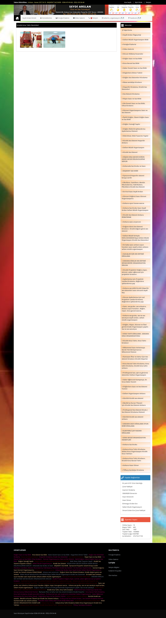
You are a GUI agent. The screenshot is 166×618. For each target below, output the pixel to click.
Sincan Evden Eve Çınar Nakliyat (133, 510)
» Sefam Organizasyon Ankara (133, 393)
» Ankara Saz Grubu (129, 444)
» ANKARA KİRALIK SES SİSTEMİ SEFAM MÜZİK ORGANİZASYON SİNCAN (134, 263)
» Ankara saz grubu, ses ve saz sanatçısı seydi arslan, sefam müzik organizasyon (133, 317)
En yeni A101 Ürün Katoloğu (132, 483)
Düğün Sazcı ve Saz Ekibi (23, 555)
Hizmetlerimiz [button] (47, 18)
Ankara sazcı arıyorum (51, 572)
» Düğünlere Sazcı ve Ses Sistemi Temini (134, 387)
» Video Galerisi (128, 49)
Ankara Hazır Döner (65, 605)
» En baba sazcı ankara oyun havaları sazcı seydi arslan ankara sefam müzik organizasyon (135, 247)
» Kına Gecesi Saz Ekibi (130, 63)
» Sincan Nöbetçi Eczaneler (132, 54)
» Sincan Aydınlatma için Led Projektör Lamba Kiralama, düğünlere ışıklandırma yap (133, 299)
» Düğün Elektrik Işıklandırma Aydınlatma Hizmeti (133, 130)
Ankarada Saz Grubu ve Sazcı (43, 566)
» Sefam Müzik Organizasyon (133, 147)
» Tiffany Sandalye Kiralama (133, 470)
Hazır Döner (126, 500)
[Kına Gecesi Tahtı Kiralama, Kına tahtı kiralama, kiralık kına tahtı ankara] (31, 39)
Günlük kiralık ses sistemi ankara (26, 601)
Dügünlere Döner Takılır (79, 555)
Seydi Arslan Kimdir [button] (29, 18)
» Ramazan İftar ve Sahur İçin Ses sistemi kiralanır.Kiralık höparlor (135, 358)
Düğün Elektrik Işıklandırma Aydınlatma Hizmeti (52, 561)
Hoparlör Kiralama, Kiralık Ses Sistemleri (53, 557)
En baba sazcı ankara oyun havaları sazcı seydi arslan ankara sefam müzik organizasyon (57, 575)
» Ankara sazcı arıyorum (131, 222)
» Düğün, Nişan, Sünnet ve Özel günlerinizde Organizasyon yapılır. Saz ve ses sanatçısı (135, 327)
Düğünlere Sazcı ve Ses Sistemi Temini (52, 596)
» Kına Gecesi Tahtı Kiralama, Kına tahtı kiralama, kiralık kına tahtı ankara (135, 366)
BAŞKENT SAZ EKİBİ (61, 566)
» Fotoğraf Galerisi (129, 44)
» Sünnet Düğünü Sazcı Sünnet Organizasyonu (134, 197)
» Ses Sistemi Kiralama (131, 94)
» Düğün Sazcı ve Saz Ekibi (132, 58)
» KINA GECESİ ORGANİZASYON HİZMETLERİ (134, 438)
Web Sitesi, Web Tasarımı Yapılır (81, 561)
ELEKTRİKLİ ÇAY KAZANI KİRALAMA (88, 601)
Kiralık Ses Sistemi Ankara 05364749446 (28, 572)
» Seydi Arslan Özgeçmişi (131, 35)
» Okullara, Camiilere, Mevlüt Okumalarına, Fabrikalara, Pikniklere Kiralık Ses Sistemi (133, 184)
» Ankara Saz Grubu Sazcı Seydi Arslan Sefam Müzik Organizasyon (135, 209)
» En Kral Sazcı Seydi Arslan (132, 191)
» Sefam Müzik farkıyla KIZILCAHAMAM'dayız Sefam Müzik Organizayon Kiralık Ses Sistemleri (135, 238)
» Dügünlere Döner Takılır (132, 73)
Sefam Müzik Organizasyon (132, 507)
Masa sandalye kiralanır (30, 557)
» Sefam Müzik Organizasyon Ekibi (135, 40)
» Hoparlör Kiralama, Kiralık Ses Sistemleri (134, 88)
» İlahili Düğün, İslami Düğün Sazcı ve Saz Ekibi (135, 118)
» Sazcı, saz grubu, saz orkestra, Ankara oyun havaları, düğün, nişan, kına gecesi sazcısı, (134, 308)
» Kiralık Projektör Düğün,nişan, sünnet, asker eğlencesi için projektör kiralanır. (134, 272)
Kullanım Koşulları (115, 571)
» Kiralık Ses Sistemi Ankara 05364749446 (133, 216)
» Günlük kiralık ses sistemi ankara (132, 418)
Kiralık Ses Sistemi (60, 563)
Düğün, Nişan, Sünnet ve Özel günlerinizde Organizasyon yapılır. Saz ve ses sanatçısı (64, 587)
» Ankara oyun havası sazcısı (133, 203)
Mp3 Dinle (138, 2)
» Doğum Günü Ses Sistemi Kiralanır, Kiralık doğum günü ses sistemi (135, 228)
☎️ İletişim (94, 18)
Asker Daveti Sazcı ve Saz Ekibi (59, 555)
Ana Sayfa (127, 2)
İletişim (148, 2)
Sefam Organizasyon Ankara (77, 596)
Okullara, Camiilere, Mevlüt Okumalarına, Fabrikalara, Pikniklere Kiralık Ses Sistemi (43, 568)
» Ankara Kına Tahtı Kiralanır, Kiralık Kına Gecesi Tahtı (133, 459)
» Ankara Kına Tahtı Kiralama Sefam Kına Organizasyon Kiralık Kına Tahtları (134, 451)
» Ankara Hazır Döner (130, 465)
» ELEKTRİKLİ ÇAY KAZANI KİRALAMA (132, 432)
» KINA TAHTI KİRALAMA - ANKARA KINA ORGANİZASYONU (135, 335)
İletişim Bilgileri (114, 567)
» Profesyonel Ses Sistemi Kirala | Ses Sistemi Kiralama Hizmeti (135, 411)
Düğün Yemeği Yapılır (26, 561)
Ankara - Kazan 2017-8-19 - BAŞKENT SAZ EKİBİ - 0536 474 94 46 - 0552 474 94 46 (56, 2)
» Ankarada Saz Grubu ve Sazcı (134, 166)
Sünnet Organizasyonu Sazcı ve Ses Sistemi (59, 559)
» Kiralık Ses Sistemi (129, 152)
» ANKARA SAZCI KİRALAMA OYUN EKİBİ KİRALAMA (135, 425)
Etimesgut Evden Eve (129, 503)
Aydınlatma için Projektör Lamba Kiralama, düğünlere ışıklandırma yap (46, 581)
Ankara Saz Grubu (48, 603)
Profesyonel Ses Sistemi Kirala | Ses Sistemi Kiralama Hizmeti (82, 598)
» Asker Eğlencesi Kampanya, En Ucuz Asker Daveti (134, 381)
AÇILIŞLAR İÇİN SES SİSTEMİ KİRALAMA (76, 576)
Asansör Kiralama (128, 490)
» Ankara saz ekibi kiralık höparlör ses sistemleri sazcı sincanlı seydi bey (135, 290)
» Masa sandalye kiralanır (132, 82)
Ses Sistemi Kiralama (76, 557)
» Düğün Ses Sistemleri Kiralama (134, 77)
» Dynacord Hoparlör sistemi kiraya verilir (133, 176)
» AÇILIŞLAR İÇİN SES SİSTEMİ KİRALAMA (133, 255)
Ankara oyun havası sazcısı (45, 570)
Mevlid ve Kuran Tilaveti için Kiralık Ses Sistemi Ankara (39, 598)
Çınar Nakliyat (127, 486)
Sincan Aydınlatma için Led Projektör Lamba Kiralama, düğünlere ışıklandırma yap (68, 583)
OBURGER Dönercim (129, 493)
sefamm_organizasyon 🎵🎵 (114, 18)
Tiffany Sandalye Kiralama (82, 605)
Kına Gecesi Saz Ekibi (40, 555)
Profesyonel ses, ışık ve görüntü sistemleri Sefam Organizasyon (69, 594)
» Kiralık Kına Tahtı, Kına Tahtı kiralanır (134, 342)
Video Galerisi (80, 18)
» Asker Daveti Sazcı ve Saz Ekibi (134, 68)
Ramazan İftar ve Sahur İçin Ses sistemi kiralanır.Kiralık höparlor (62, 592)
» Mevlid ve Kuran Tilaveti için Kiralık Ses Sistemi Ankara (134, 404)
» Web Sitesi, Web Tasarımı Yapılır (135, 136)
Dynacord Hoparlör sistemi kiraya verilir (84, 566)
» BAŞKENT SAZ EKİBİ (130, 171)
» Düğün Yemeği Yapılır (131, 124)
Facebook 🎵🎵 (135, 18)
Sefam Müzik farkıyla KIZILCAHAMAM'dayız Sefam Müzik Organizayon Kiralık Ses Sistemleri (53, 574)
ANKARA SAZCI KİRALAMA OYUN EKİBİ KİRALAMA (56, 601)
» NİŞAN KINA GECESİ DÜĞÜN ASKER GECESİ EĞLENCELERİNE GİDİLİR (133, 159)
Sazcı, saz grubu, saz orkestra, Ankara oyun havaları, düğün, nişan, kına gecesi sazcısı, (59, 584)
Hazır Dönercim (128, 497)
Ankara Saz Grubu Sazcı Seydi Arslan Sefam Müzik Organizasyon (78, 570)
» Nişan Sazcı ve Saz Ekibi (131, 99)
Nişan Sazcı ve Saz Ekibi (93, 557)
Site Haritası (113, 575)
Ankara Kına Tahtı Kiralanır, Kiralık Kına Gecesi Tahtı (39, 605)
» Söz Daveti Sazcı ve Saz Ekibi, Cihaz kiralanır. (133, 104)
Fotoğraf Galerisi (63, 18)
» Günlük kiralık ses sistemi (132, 398)
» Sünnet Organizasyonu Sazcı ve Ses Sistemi (135, 111)
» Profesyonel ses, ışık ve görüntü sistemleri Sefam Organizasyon (135, 374)
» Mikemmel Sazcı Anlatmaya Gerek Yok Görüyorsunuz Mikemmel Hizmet (133, 349)
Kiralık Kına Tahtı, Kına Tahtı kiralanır (60, 590)
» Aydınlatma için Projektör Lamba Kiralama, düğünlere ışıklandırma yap (133, 281)
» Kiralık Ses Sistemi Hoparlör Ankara (133, 141)
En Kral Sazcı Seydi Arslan (83, 568)
